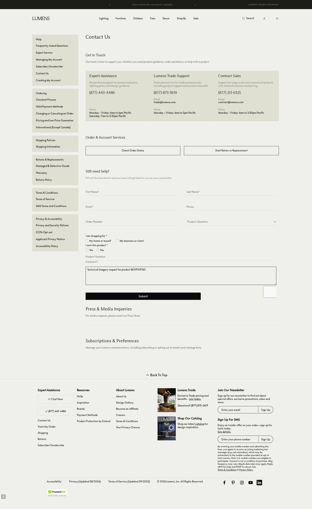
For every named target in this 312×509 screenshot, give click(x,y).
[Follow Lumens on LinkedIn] (259, 482)
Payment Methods (87, 414)
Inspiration (83, 402)
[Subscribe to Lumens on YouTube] (250, 482)
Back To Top (158, 375)
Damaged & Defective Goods (52, 165)
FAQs (80, 396)
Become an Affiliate (127, 408)
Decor (166, 18)
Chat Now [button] (57, 399)
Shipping (43, 432)
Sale (196, 18)
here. (199, 347)
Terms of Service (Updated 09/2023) (129, 481)
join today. (195, 398)
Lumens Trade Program (263, 4)
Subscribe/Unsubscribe (51, 445)
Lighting (103, 18)
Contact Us (42, 73)
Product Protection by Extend (93, 421)
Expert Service (44, 52)
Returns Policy (44, 179)
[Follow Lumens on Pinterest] (233, 482)
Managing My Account (49, 59)
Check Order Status (133, 150)
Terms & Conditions (127, 421)
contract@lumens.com (231, 102)
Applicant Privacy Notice (50, 239)
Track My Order (47, 426)
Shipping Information (48, 146)
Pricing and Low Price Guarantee (54, 120)
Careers (120, 414)
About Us (121, 396)
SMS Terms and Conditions (51, 205)
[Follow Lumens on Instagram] (241, 482)
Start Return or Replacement (231, 150)
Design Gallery (125, 402)
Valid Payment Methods (49, 106)
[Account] (264, 18)
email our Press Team (128, 315)
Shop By (181, 18)
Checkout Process (46, 99)
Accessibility (54, 481)
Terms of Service (45, 199)
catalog (199, 423)
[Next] (195, 5)
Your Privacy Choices (128, 427)
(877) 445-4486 (57, 411)
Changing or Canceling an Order (54, 113)
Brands (81, 408)
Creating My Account (48, 80)
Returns (42, 439)
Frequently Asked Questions (52, 45)
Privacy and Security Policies (52, 225)
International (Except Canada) (53, 127)
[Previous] (110, 5)
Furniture (121, 18)
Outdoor (138, 18)
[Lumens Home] (41, 18)
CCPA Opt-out (44, 232)
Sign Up (265, 409)
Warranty (41, 172)
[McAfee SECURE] (57, 493)
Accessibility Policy (47, 246)
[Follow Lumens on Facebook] (224, 482)
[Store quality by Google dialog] (83, 494)
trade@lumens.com (165, 102)
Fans (152, 18)
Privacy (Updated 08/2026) (85, 481)
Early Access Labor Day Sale (152, 5)
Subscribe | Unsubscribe (49, 66)
